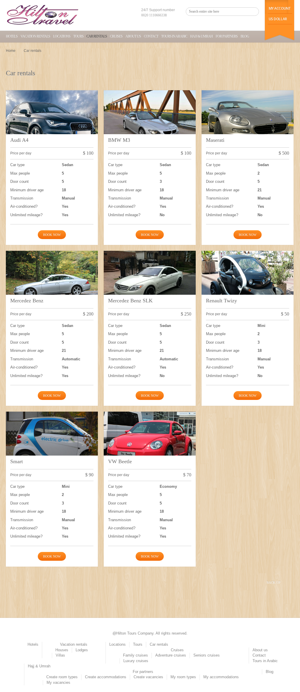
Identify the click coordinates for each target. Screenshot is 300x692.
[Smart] (52, 446)
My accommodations (221, 677)
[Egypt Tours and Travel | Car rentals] (42, 15)
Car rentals (96, 36)
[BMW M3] (150, 124)
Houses (61, 650)
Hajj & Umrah (201, 36)
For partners (227, 36)
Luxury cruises (135, 661)
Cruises (116, 36)
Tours (78, 36)
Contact (151, 36)
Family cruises (135, 655)
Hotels (12, 36)
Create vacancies (148, 677)
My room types (183, 677)
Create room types (62, 677)
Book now (52, 234)
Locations (61, 36)
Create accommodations (105, 677)
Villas (60, 655)
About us (133, 36)
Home (11, 51)
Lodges (82, 650)
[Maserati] (248, 124)
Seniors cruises (206, 655)
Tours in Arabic (174, 36)
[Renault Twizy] (248, 285)
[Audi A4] (52, 124)
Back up (273, 582)
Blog (245, 36)
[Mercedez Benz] (52, 285)
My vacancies (58, 682)
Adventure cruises (170, 655)
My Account (280, 8)
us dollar (278, 18)
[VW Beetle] (150, 446)
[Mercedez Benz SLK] (150, 285)
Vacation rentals (35, 36)
